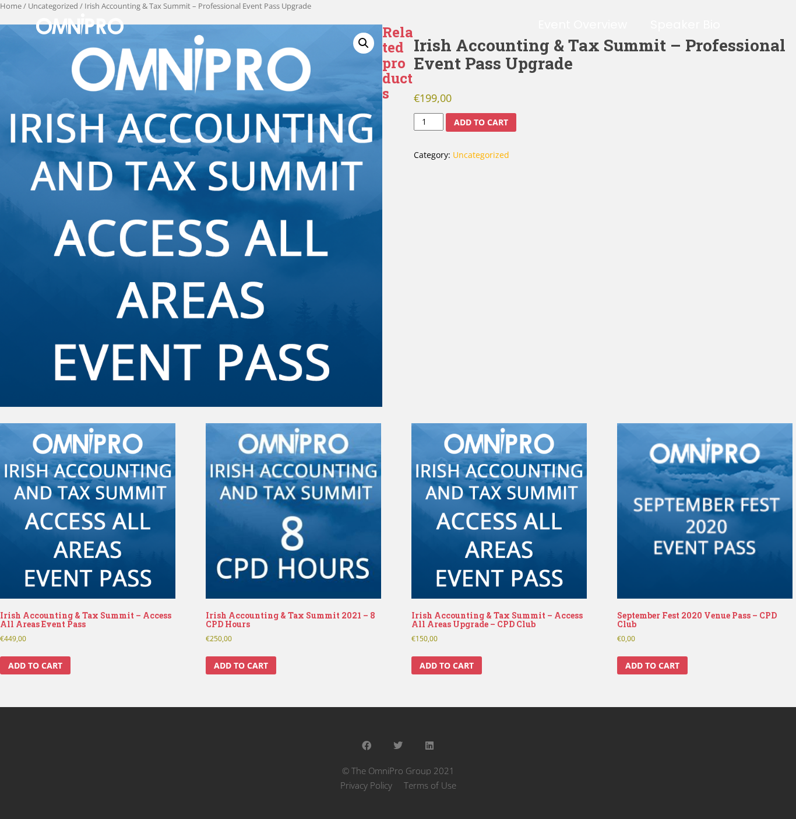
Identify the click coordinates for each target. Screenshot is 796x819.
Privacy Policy (366, 785)
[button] (363, 43)
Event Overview (582, 24)
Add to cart (481, 122)
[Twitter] (398, 745)
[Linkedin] (429, 745)
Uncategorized (481, 154)
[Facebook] (366, 745)
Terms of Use (430, 785)
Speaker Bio (685, 24)
